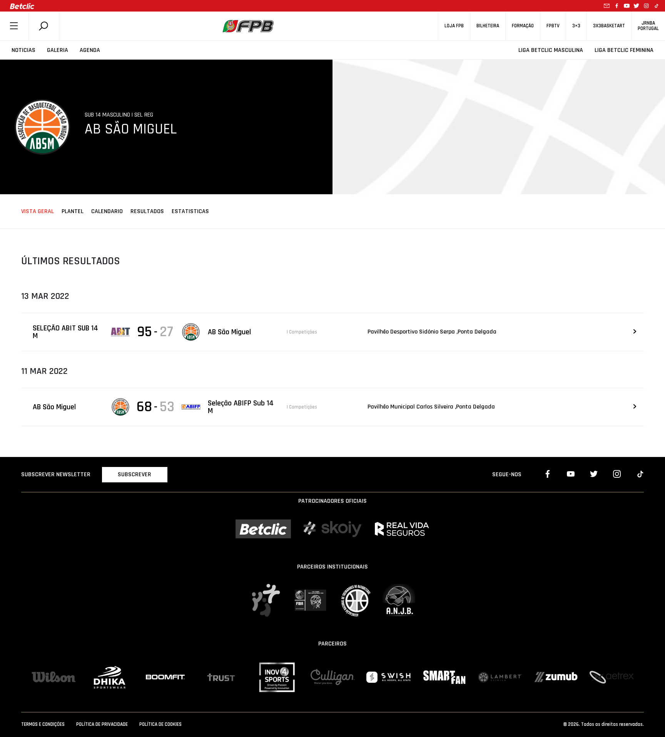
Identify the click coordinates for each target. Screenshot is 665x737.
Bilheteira (487, 26)
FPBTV (553, 26)
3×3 (576, 26)
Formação (523, 26)
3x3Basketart (609, 26)
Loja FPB (454, 26)
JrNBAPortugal (648, 26)
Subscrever (134, 474)
